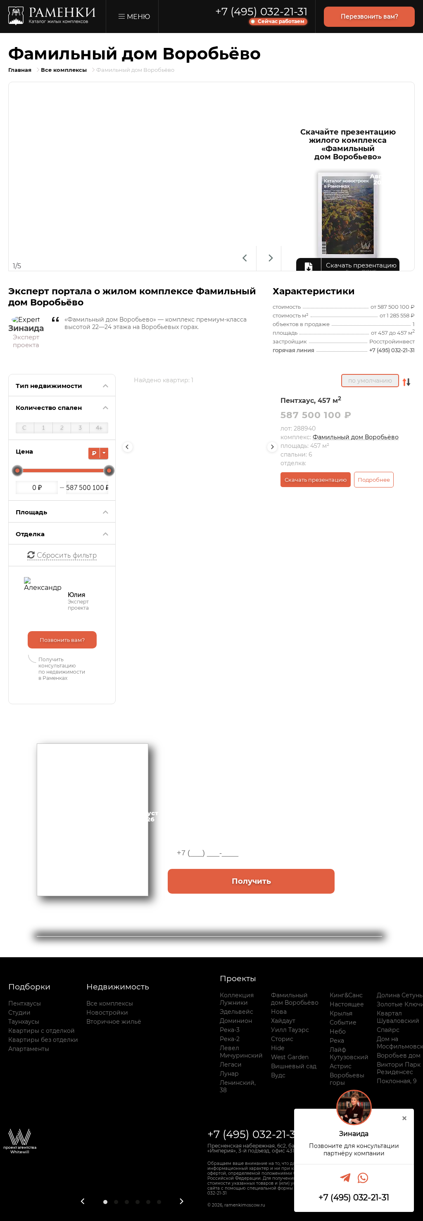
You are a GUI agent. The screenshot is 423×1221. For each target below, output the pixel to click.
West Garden (290, 1057)
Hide (277, 1048)
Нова (279, 1011)
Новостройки (107, 1012)
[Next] (269, 258)
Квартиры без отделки (43, 1040)
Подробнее (374, 479)
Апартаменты (28, 1049)
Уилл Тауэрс (290, 1030)
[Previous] (244, 258)
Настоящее (347, 1004)
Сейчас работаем (281, 21)
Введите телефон (199, 829)
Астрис (341, 1066)
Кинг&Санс (346, 995)
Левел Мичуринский (241, 1051)
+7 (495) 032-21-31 (261, 11)
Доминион (236, 1021)
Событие (343, 1022)
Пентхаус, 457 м (310, 401)
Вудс (278, 1075)
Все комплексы (109, 1003)
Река (337, 1040)
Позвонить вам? (62, 640)
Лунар (229, 1073)
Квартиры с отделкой (41, 1030)
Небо (338, 1031)
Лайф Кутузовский (349, 1053)
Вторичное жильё (113, 1021)
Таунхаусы (23, 1021)
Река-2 (230, 1039)
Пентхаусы (24, 1003)
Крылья (341, 1013)
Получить (251, 881)
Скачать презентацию (316, 479)
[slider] (17, 470)
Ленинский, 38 (238, 1086)
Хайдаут (283, 1021)
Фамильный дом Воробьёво (356, 437)
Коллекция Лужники (237, 998)
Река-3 (230, 1030)
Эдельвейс (236, 1011)
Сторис (282, 1039)
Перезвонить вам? (369, 16)
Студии (19, 1012)
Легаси (231, 1064)
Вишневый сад (293, 1066)
